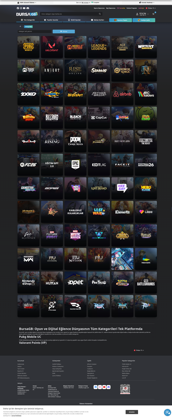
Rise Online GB (126, 371)
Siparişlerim (90, 373)
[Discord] (108, 387)
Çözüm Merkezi (22, 373)
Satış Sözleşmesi (57, 369)
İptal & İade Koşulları (58, 371)
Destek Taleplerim (92, 378)
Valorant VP (125, 366)
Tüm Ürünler (21, 369)
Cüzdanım (90, 369)
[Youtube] (104, 387)
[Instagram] (100, 387)
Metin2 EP (125, 375)
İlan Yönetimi (90, 375)
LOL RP (124, 378)
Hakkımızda (21, 364)
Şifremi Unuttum (91, 364)
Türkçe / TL (151, 8)
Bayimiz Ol (20, 371)
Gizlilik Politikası (56, 364)
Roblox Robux (125, 373)
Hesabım (89, 366)
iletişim (20, 366)
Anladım (132, 412)
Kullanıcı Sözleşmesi (58, 366)
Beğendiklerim (91, 371)
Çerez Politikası (56, 375)
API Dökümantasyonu (23, 378)
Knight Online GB (126, 369)
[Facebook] (96, 387)
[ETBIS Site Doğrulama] (136, 389)
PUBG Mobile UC (126, 364)
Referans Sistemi (22, 375)
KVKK (53, 373)
